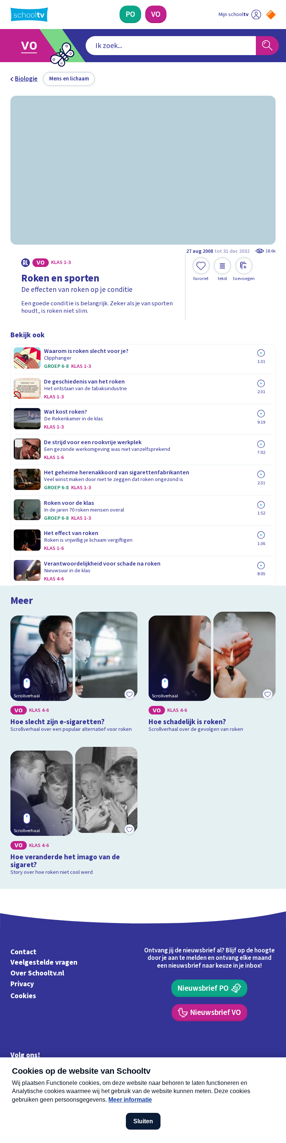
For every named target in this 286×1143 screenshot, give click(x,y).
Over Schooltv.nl (37, 973)
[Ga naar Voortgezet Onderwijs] (34, 45)
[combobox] (171, 45)
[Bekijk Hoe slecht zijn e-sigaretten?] (74, 674)
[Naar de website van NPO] (271, 15)
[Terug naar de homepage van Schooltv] (29, 14)
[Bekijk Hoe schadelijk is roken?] (212, 674)
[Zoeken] (267, 45)
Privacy (22, 984)
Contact (23, 952)
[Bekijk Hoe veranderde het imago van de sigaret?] (74, 813)
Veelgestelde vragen (43, 963)
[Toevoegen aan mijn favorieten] (129, 694)
